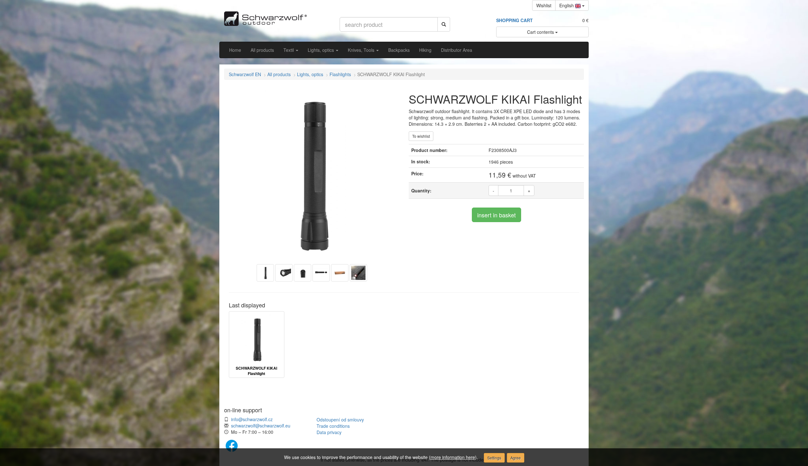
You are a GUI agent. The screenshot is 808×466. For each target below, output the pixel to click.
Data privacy (329, 432)
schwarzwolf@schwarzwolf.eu (260, 425)
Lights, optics (321, 50)
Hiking (425, 50)
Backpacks (399, 50)
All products (262, 50)
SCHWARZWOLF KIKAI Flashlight (256, 371)
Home (235, 50)
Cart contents (541, 32)
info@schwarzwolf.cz (252, 419)
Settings (494, 457)
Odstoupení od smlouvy (340, 419)
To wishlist (421, 136)
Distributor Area (456, 50)
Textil (289, 50)
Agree (515, 457)
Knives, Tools (362, 50)
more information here (453, 457)
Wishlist (543, 5)
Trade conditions (333, 426)
